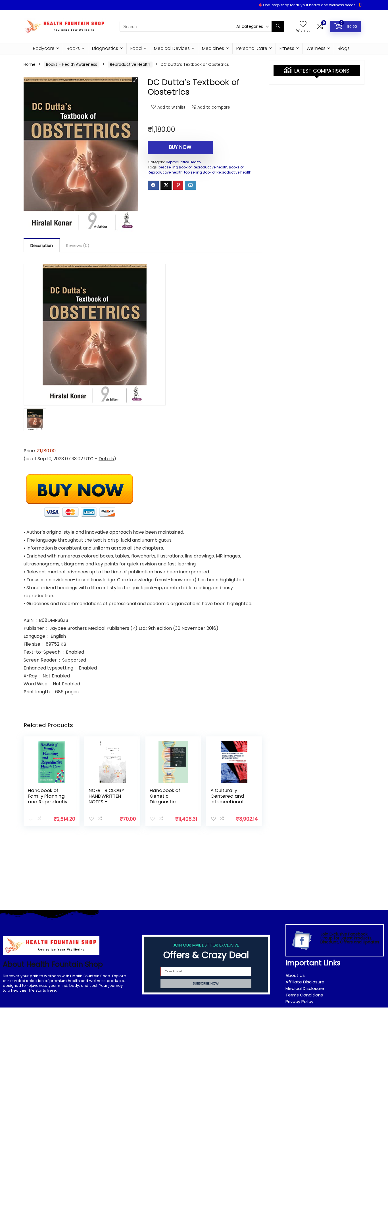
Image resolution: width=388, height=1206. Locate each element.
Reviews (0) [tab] (77, 245)
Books (73, 48)
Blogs (344, 48)
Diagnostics (105, 48)
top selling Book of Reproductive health (217, 172)
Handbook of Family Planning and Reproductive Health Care (49, 799)
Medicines (213, 48)
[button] (135, 80)
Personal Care (251, 48)
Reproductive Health (130, 64)
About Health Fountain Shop (53, 964)
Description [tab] (41, 245)
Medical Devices (172, 48)
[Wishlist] (303, 24)
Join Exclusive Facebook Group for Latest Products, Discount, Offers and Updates (349, 938)
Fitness (286, 48)
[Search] (278, 26)
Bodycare (44, 48)
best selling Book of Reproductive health (193, 167)
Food (136, 48)
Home (30, 64)
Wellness (316, 48)
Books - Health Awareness (71, 64)
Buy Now (180, 147)
